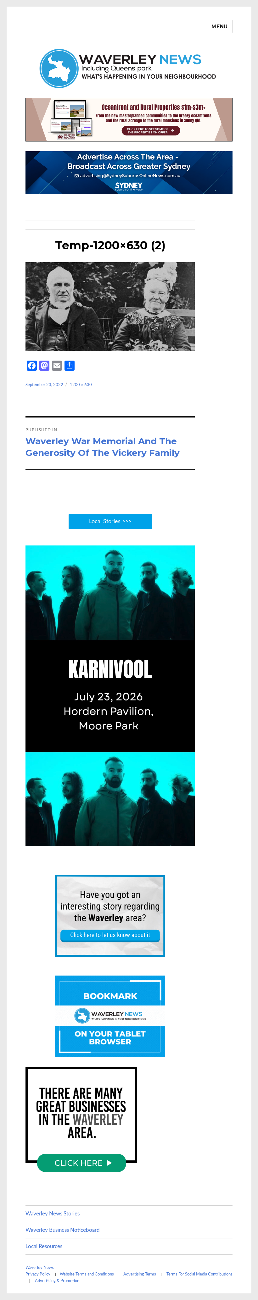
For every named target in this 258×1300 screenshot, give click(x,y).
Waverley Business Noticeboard (62, 1230)
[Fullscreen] (188, 840)
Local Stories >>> (110, 521)
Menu (219, 27)
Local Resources (43, 1246)
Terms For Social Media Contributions (199, 1274)
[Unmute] (160, 840)
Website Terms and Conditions (87, 1274)
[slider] (103, 840)
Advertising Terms (139, 1274)
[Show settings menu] (174, 840)
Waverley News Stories (52, 1213)
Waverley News (39, 1268)
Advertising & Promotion (57, 1281)
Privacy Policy (37, 1274)
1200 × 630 (81, 385)
